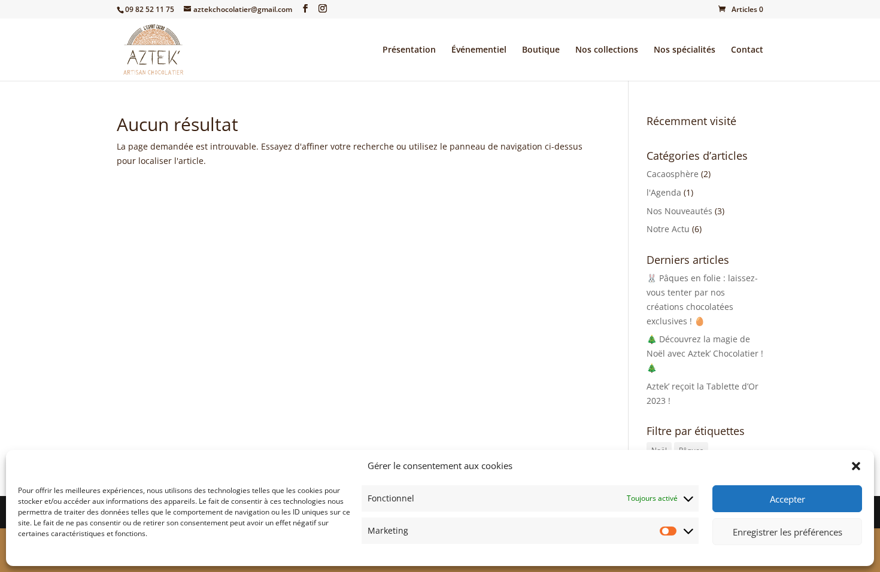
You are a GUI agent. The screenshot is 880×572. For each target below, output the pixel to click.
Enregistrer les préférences (787, 532)
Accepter (787, 499)
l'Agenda (664, 192)
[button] (856, 466)
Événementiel (478, 50)
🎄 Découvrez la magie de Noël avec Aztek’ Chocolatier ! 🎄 (705, 353)
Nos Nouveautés (679, 211)
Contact (747, 50)
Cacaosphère (673, 173)
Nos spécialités (684, 50)
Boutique (541, 50)
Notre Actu (668, 229)
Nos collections (606, 50)
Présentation (409, 50)
